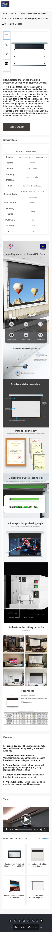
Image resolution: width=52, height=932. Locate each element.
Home (4, 13)
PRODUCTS (14, 13)
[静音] (41, 829)
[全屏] (45, 829)
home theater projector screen (33, 13)
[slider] (23, 829)
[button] (6, 72)
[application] (26, 819)
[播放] (6, 829)
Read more (44, 839)
